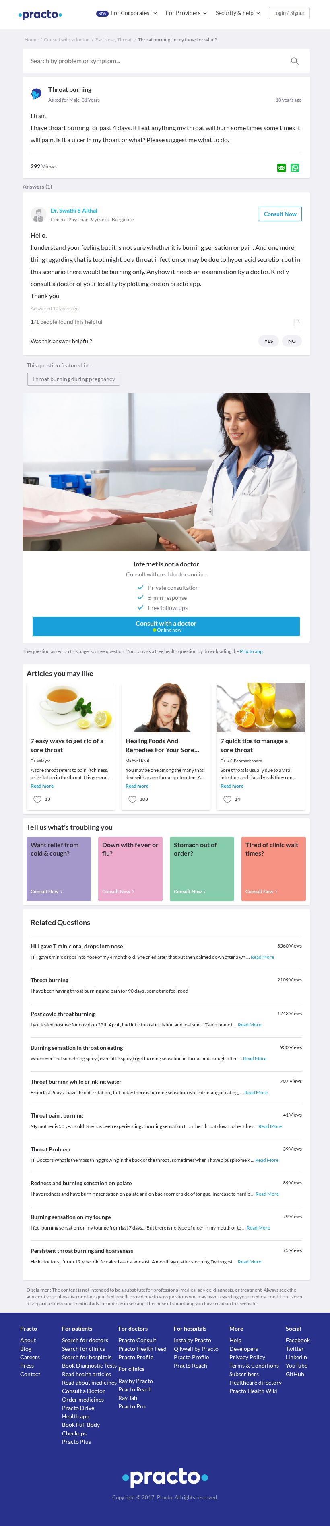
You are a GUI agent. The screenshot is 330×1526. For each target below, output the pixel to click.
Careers (30, 1357)
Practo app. (252, 651)
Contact (30, 1373)
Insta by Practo (192, 1340)
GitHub (295, 1373)
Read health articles (86, 1373)
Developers (243, 1348)
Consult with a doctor (66, 40)
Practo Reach (135, 1389)
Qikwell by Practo (196, 1348)
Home (31, 40)
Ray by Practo (135, 1380)
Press (27, 1365)
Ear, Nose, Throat (113, 40)
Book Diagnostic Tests (89, 1365)
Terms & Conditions (254, 1365)
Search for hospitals (86, 1357)
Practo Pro (132, 1406)
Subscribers (244, 1373)
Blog (25, 1348)
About (28, 1340)
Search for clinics (83, 1348)
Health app (75, 1416)
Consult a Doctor (83, 1390)
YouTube (296, 1365)
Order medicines (83, 1399)
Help (235, 1340)
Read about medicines (89, 1382)
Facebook (298, 1340)
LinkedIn (296, 1357)
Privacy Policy (247, 1357)
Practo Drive (78, 1407)
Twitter (295, 1348)
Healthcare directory (255, 1382)
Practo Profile (135, 1357)
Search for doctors (85, 1340)
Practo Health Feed (142, 1348)
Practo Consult (137, 1340)
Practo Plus (76, 1441)
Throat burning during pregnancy (73, 378)
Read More (262, 957)
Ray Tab (127, 1397)
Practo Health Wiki (253, 1390)
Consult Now (280, 213)
